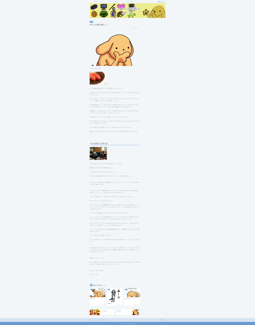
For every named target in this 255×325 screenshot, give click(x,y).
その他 (91, 21)
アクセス (129, 1)
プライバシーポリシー (113, 1)
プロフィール (97, 1)
